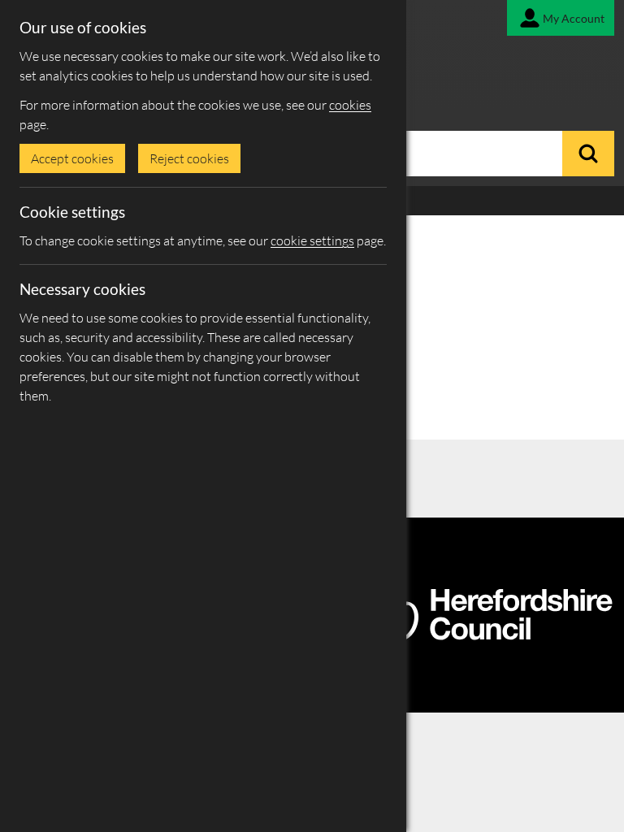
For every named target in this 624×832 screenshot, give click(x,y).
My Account (573, 18)
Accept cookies (72, 158)
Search (588, 153)
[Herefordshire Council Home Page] (492, 634)
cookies (350, 105)
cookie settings (312, 240)
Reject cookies (189, 158)
